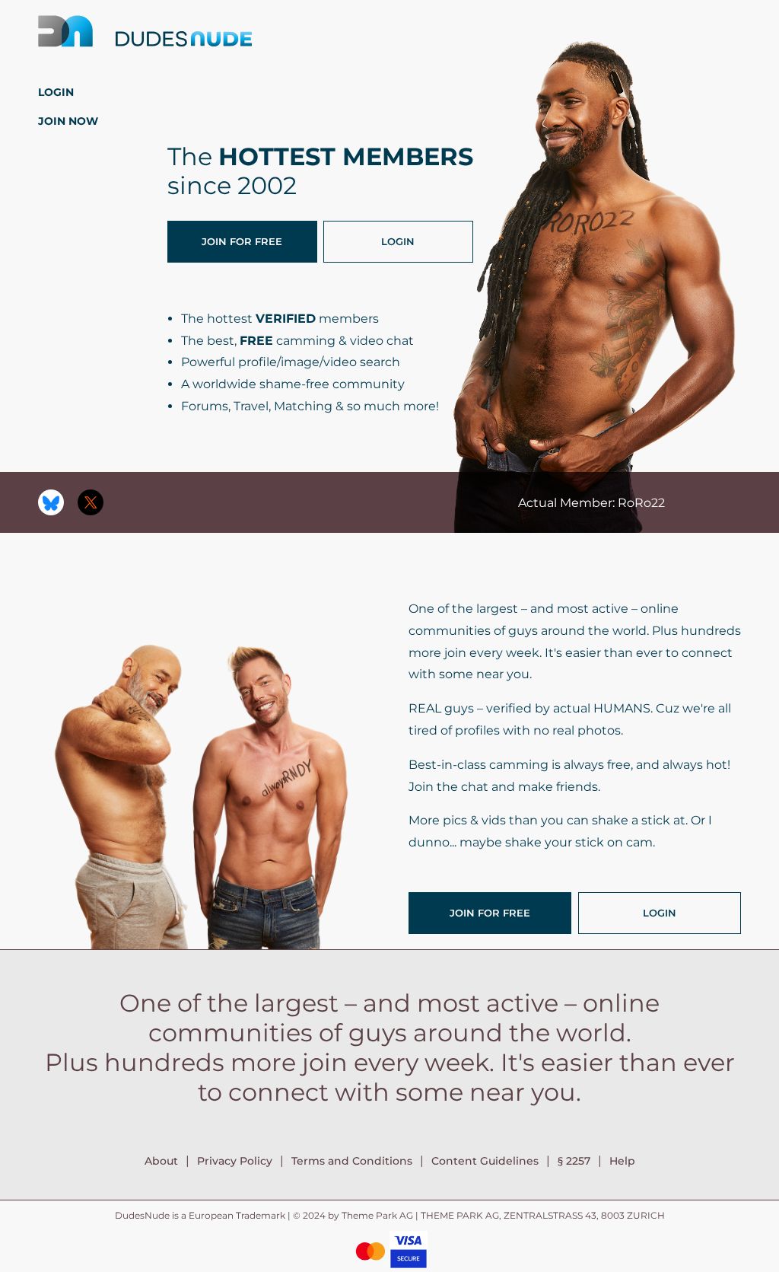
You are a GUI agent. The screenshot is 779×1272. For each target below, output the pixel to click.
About (161, 1161)
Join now (68, 121)
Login (56, 92)
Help (622, 1161)
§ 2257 (574, 1161)
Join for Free (242, 241)
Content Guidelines (485, 1161)
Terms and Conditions (351, 1161)
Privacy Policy (234, 1161)
